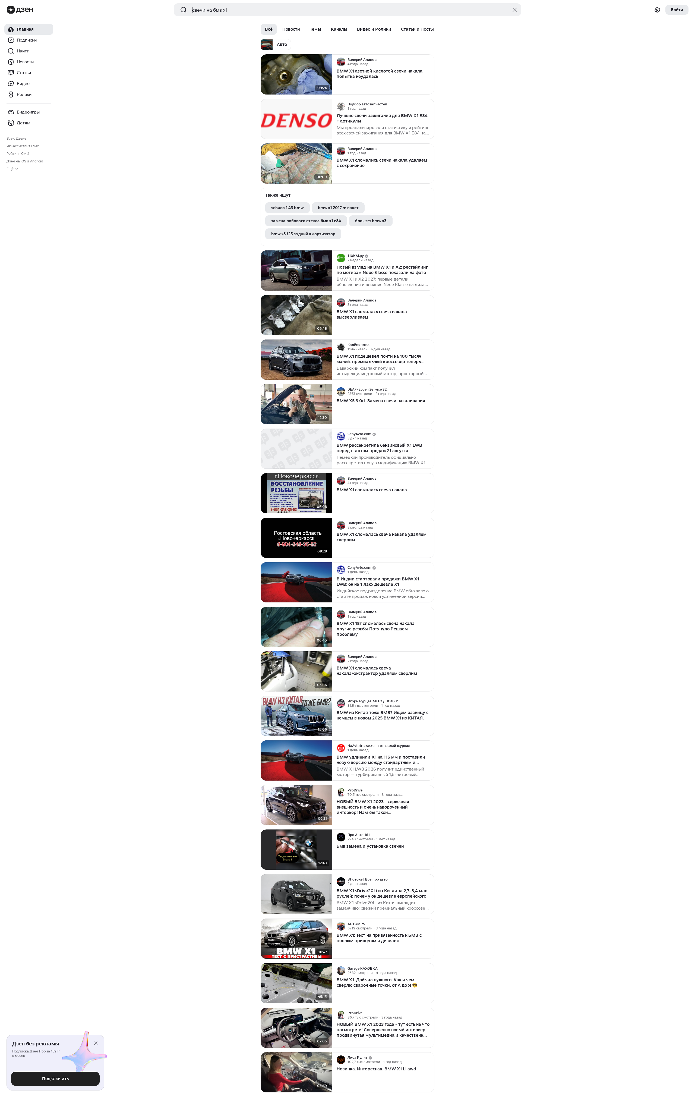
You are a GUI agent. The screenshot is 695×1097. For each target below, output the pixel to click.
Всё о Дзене (16, 138)
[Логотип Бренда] (11, 10)
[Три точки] (429, 61)
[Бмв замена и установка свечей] (296, 849)
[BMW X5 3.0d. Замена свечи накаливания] (296, 404)
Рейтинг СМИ (18, 154)
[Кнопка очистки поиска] (515, 10)
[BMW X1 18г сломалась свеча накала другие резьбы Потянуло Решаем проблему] (296, 627)
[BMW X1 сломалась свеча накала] (296, 493)
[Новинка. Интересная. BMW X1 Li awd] (296, 1072)
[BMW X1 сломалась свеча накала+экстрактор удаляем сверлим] (296, 671)
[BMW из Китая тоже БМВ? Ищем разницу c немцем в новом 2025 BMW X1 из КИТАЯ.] (296, 716)
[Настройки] (657, 10)
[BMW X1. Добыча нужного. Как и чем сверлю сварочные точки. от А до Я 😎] (296, 983)
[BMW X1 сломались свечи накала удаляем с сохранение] (296, 163)
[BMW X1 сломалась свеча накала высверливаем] (296, 315)
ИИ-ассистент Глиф (23, 146)
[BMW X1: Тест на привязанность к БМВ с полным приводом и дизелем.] (296, 939)
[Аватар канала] (341, 62)
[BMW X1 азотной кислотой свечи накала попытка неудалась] (296, 74)
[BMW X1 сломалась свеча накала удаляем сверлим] (296, 538)
